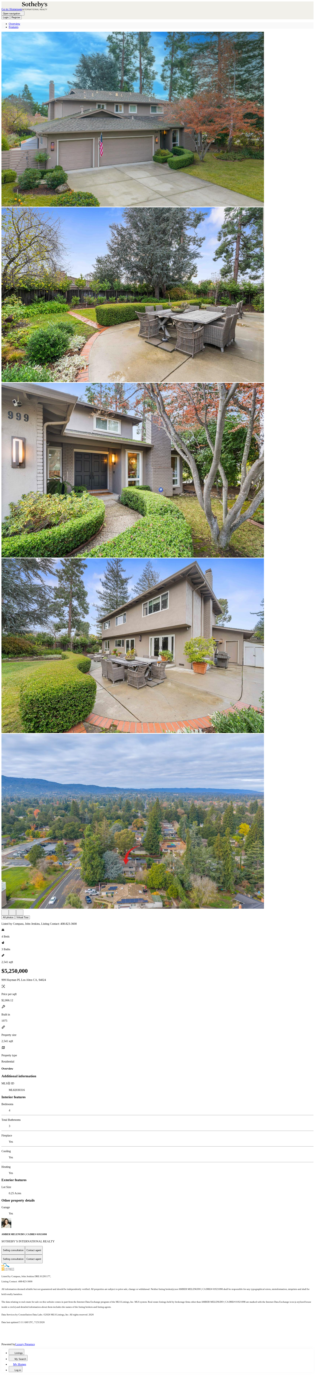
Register (15, 17)
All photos (8, 917)
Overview (14, 23)
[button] (157, 119)
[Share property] (19, 912)
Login (6, 17)
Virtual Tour (22, 917)
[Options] (5, 912)
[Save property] (12, 912)
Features (13, 27)
